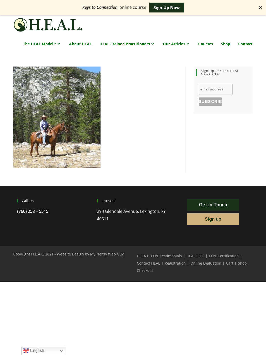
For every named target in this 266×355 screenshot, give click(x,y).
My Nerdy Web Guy (107, 254)
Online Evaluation (205, 263)
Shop (242, 263)
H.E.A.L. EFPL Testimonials (159, 255)
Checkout (145, 270)
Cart (229, 263)
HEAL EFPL (195, 255)
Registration (175, 263)
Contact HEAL (148, 263)
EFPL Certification (224, 255)
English (36, 350)
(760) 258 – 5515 (32, 211)
